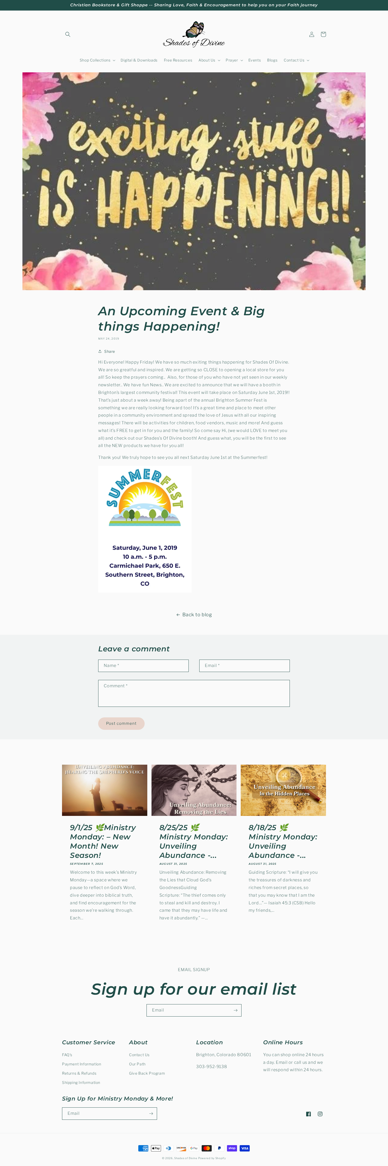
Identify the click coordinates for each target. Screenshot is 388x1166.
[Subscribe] (235, 1010)
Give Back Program (147, 1073)
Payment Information (81, 1064)
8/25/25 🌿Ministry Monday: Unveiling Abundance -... (193, 841)
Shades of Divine (185, 1158)
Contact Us (139, 1054)
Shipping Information (81, 1082)
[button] (68, 34)
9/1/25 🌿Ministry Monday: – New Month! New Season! (103, 841)
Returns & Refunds (79, 1073)
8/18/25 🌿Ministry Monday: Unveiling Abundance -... (283, 841)
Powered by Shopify (212, 1158)
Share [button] (109, 351)
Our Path (137, 1064)
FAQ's (67, 1054)
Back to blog (197, 614)
